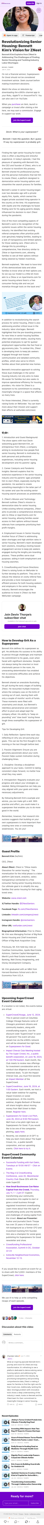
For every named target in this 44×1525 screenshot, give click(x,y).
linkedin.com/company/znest (24, 914)
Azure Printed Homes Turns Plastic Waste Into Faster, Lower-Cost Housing (26, 1438)
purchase (16, 104)
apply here (20, 1132)
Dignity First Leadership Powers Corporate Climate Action (25, 1456)
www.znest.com (18, 898)
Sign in (39, 3)
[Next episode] (8, 28)
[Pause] (2, 28)
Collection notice (35, 1514)
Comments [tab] (7, 1334)
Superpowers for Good (19, 1046)
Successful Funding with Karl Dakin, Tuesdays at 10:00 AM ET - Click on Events (23, 1165)
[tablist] (12, 1334)
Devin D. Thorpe (7, 67)
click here (19, 1275)
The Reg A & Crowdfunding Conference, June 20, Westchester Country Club (22, 1176)
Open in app (12, 35)
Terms (26, 1514)
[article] (22, 1422)
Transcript (30, 35)
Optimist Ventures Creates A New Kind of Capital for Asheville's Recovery (26, 1474)
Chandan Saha (13, 1356)
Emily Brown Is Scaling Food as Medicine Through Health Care (24, 1447)
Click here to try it (22, 1148)
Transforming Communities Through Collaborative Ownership (26, 1483)
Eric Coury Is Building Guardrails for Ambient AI (25, 1465)
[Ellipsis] (41, 1356)
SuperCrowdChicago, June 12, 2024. (23, 1015)
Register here (19, 1112)
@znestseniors (28, 920)
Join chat (22, 626)
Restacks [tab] (17, 1334)
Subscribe (30, 3)
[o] (6, 1422)
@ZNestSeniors (27, 903)
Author (10, 1359)
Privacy (21, 1514)
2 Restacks (28, 1318)
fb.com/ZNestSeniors (28, 909)
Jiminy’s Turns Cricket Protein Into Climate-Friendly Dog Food (26, 1421)
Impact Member (16, 1079)
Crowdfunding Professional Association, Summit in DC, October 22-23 (23, 1247)
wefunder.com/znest (22, 925)
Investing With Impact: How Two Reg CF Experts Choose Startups (25, 1430)
